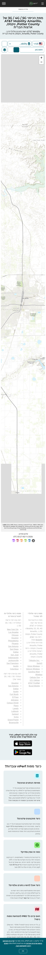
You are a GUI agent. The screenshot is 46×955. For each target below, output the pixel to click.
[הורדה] (23, 743)
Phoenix (15, 643)
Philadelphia (13, 641)
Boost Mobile (34, 686)
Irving (16, 717)
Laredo (16, 708)
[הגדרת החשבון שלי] (4, 3)
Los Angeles (13, 632)
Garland (15, 714)
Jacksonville (13, 660)
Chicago (15, 635)
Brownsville (14, 722)
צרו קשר (26, 898)
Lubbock (15, 711)
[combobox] (38, 43)
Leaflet (4, 524)
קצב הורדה (11, 49)
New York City (13, 629)
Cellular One (35, 677)
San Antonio (13, 646)
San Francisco (13, 663)
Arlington (15, 700)
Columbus (14, 669)
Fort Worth (14, 694)
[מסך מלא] (4, 43)
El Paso (15, 697)
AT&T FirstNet (34, 683)
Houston (15, 638)
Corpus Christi (13, 703)
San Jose (15, 655)
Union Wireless (33, 666)
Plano (16, 706)
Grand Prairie (13, 720)
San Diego (14, 649)
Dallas (16, 652)
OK (23, 951)
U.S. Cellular (35, 680)
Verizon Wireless (33, 669)
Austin (16, 666)
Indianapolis (13, 658)
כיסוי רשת (16, 49)
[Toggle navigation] (42, 3)
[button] (41, 58)
